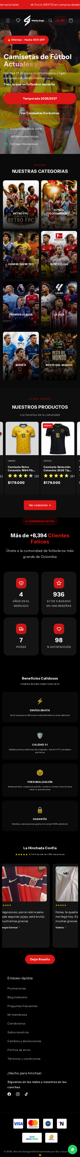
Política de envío (19, 1050)
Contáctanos (16, 1023)
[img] (46, 476)
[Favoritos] (18, 20)
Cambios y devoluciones (24, 1041)
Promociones (16, 988)
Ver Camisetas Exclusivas (40, 113)
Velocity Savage (22, 1151)
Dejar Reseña (40, 959)
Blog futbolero (17, 997)
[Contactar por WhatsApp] (72, 1149)
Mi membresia (17, 1014)
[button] (8, 20)
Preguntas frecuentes (22, 1006)
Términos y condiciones (24, 1058)
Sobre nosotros (18, 1032)
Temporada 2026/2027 (40, 98)
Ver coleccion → (40, 505)
